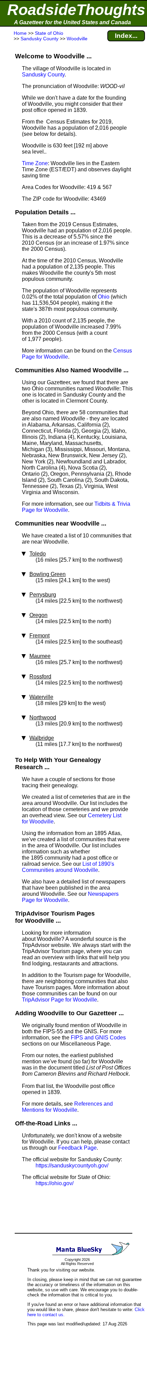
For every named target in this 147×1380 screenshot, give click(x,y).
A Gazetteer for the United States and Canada (72, 22)
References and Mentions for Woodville (67, 1107)
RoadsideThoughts (76, 9)
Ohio (103, 297)
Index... (126, 35)
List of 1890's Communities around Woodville (68, 867)
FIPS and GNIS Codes (98, 1037)
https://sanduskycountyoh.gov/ (72, 1165)
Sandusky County (43, 74)
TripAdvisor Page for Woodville (59, 1000)
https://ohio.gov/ (55, 1183)
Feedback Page (77, 1148)
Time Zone (35, 163)
